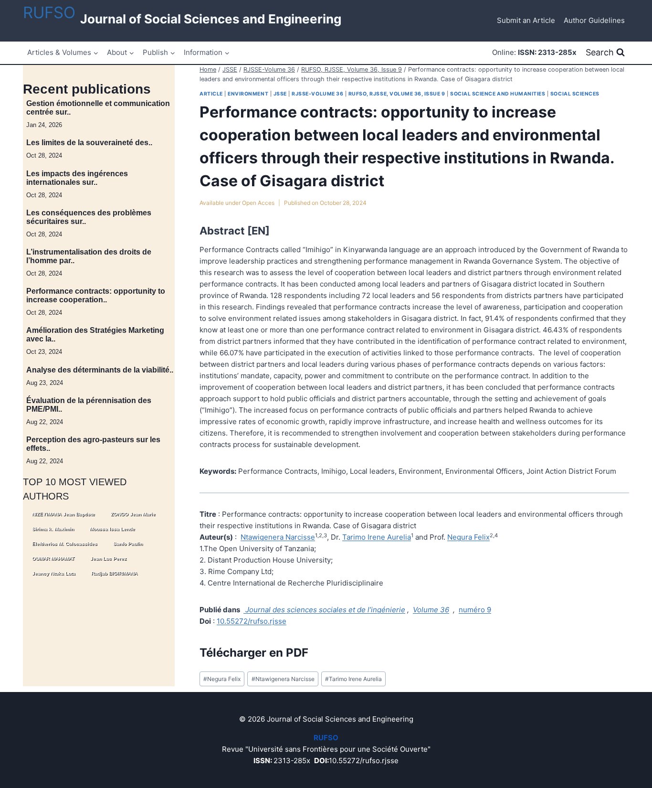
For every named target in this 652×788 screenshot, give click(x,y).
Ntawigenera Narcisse (278, 537)
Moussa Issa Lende (112, 528)
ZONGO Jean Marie (133, 513)
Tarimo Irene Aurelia (376, 537)
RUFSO (49, 12)
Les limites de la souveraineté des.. (89, 142)
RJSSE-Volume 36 (317, 94)
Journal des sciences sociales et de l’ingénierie (324, 609)
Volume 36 (431, 609)
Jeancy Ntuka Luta (53, 572)
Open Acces (258, 202)
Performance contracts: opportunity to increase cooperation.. (95, 295)
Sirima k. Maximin (53, 528)
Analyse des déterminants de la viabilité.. (99, 369)
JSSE (280, 94)
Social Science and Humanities (497, 94)
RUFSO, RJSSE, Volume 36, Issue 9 (396, 94)
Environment (248, 94)
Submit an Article (526, 20)
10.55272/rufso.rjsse (251, 621)
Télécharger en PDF (254, 653)
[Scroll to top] (603, 780)
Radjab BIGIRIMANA (114, 572)
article (211, 94)
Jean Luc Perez (108, 558)
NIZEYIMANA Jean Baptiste (63, 513)
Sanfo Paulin (128, 543)
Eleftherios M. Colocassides (64, 543)
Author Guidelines (594, 20)
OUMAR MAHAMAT (53, 558)
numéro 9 (475, 609)
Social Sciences (574, 94)
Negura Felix (468, 537)
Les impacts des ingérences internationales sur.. (77, 177)
